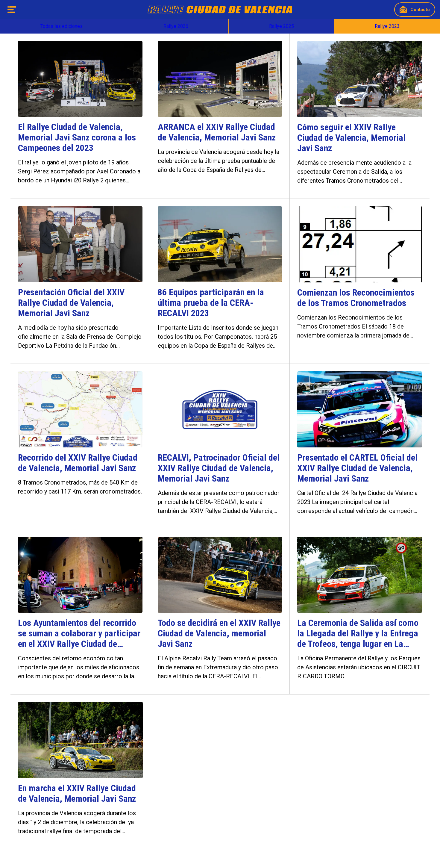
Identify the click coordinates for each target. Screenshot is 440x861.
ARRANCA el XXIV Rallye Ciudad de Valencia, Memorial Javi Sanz (217, 132)
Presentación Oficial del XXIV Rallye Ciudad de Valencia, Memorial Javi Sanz (71, 302)
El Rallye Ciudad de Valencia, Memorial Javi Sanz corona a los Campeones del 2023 (77, 137)
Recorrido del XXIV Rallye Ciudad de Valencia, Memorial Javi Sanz (77, 462)
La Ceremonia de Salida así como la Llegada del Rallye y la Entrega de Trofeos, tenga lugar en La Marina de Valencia (357, 633)
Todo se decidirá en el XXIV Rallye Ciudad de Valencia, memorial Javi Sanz (219, 633)
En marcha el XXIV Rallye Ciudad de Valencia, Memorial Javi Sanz (77, 793)
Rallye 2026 (175, 26)
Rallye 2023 (387, 26)
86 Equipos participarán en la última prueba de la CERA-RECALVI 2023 (211, 302)
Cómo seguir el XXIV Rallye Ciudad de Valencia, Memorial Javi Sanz (351, 137)
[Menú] (12, 9)
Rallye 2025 (281, 26)
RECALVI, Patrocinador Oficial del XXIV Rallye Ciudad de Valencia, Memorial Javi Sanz (219, 468)
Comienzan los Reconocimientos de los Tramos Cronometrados (356, 297)
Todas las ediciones (61, 26)
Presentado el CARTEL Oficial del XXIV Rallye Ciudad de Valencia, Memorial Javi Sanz (357, 468)
